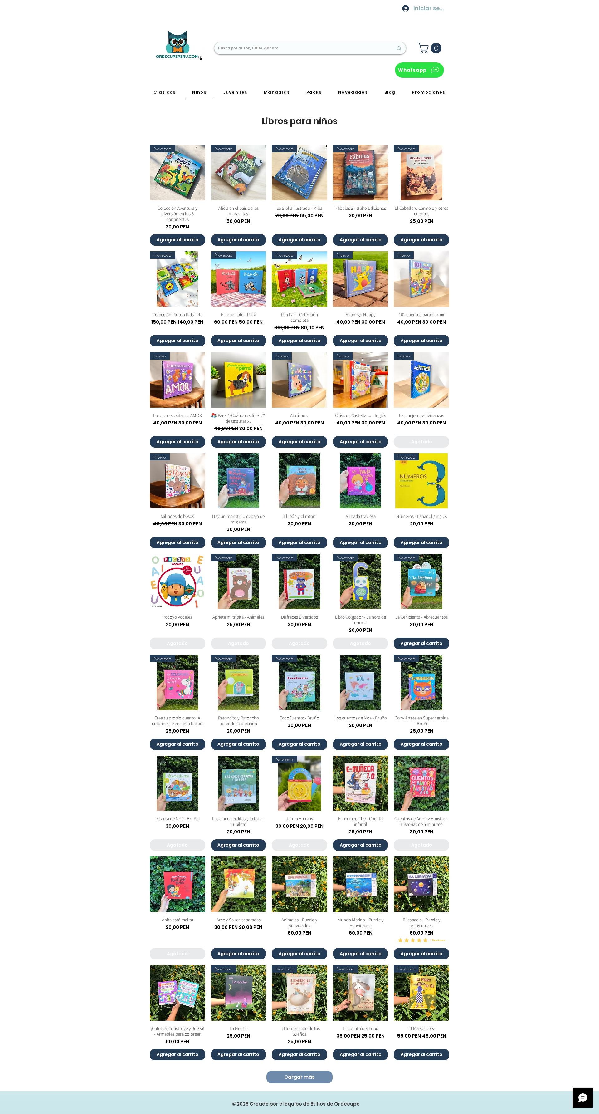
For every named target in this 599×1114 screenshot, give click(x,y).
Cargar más (299, 1077)
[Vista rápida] (238, 380)
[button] (431, 48)
